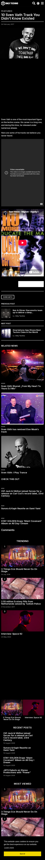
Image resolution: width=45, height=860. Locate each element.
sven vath (7, 297)
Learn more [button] (9, 848)
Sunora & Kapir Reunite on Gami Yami (20, 508)
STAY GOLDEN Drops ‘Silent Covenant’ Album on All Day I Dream (21, 522)
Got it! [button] (22, 854)
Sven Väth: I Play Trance (14, 472)
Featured (6, 11)
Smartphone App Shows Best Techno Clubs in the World (27, 331)
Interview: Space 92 (11, 634)
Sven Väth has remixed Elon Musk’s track (20, 430)
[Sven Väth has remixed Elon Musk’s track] (22, 408)
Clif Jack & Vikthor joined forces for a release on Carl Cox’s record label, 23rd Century (22, 493)
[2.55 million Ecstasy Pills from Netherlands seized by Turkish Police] (22, 588)
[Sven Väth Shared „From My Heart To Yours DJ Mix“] (22, 365)
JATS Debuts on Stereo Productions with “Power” (17, 771)
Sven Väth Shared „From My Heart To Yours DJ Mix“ (21, 387)
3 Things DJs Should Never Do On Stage (19, 570)
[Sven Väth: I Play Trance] (22, 452)
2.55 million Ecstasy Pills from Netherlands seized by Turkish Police (21, 602)
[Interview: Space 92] (22, 621)
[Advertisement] (22, 89)
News (3, 383)
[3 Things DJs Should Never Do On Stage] (22, 556)
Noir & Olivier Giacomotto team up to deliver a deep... (27, 311)
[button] (33, 3)
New (2, 488)
